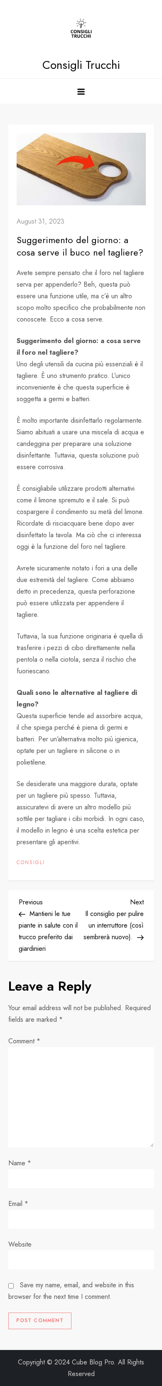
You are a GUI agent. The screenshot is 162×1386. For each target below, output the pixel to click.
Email (18, 1203)
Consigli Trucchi (81, 64)
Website (20, 1244)
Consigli (31, 863)
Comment (24, 1041)
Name (19, 1163)
